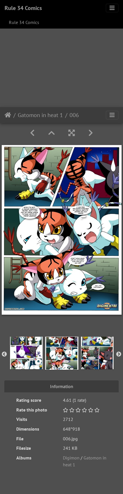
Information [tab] (61, 386)
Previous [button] (4, 354)
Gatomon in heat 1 (40, 115)
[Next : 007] (91, 133)
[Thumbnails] (51, 133)
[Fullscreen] (71, 133)
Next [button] (119, 354)
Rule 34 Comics (23, 8)
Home (8, 115)
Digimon (71, 458)
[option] (26, 353)
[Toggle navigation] (112, 8)
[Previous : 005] (32, 133)
